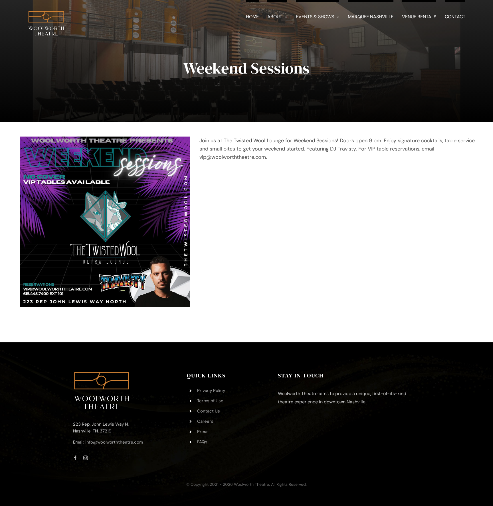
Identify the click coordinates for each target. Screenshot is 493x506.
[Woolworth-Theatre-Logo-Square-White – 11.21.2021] (46, 8)
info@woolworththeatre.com (114, 442)
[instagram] (85, 458)
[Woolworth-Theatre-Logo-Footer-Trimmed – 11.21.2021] (101, 374)
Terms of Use (210, 401)
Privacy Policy (211, 390)
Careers (205, 421)
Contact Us (208, 411)
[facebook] (75, 458)
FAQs (202, 442)
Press (203, 431)
